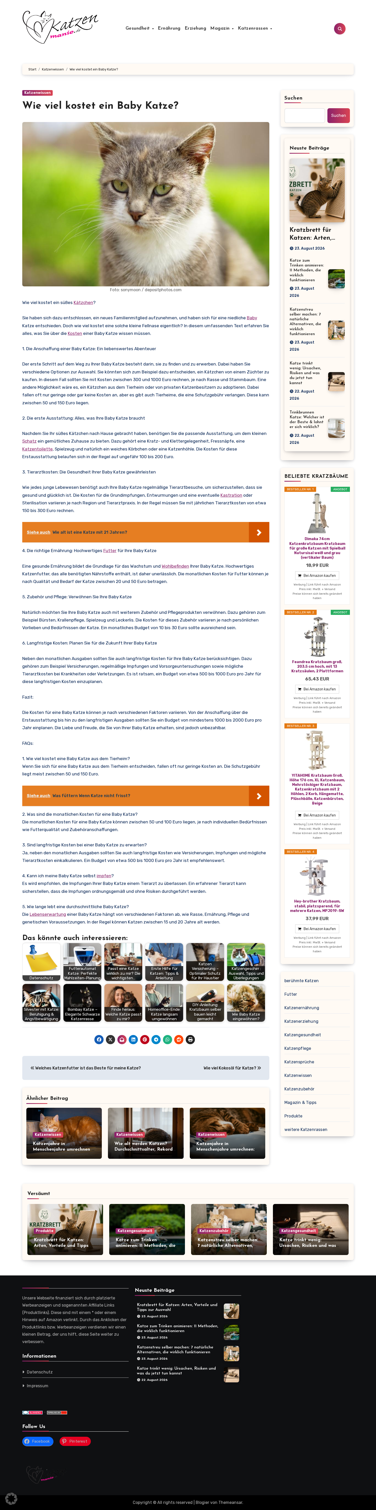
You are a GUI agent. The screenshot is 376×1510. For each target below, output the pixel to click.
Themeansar (230, 1502)
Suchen (293, 98)
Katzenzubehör (299, 1089)
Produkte (293, 1116)
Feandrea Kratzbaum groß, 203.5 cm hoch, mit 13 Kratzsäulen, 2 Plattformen (317, 666)
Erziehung (195, 28)
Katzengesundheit (302, 1034)
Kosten (75, 333)
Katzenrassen (254, 28)
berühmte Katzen (301, 980)
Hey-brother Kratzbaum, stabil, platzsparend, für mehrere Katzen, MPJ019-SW (317, 906)
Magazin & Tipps (300, 1102)
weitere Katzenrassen (305, 1129)
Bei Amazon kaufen (320, 576)
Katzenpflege (297, 1048)
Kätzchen (83, 302)
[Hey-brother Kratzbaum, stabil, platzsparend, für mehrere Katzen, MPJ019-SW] (317, 876)
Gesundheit (139, 28)
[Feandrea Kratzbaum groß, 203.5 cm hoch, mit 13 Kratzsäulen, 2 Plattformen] (317, 636)
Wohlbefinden (175, 566)
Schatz (29, 441)
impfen (104, 875)
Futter (109, 550)
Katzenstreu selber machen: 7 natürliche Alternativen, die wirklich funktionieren (227, 1245)
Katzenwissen (37, 93)
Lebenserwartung (48, 914)
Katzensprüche (299, 1062)
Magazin (220, 28)
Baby (252, 317)
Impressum (37, 1386)
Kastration (231, 495)
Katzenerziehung (301, 1021)
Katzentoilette (37, 449)
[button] (11, 1499)
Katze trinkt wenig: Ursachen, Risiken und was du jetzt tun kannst (305, 373)
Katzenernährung (301, 1007)
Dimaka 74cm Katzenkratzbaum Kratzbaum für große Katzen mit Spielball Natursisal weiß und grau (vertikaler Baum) (317, 548)
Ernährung (169, 28)
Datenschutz (40, 1372)
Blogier (202, 1502)
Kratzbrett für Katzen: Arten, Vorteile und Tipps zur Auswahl (61, 1245)
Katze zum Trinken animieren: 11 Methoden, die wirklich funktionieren (307, 270)
